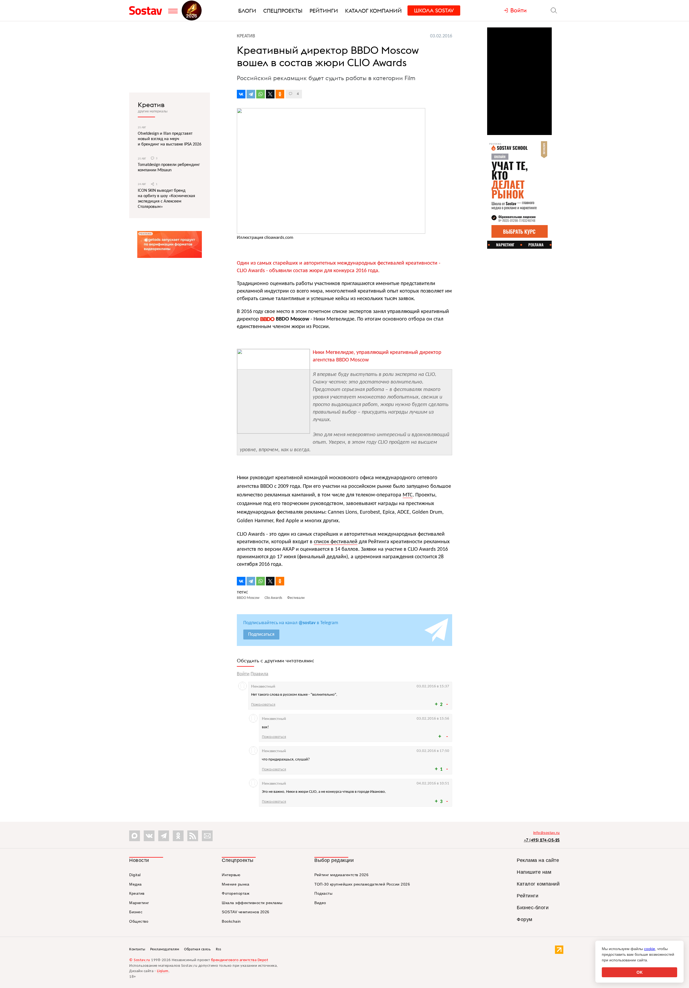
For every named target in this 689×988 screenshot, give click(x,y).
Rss (218, 949)
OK (640, 972)
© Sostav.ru (139, 960)
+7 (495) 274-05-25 (542, 840)
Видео (320, 903)
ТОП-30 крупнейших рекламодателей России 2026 (362, 884)
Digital (135, 875)
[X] (270, 94)
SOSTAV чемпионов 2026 (245, 912)
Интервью (231, 875)
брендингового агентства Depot (239, 960)
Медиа (135, 884)
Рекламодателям (164, 949)
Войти (243, 674)
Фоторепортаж (235, 893)
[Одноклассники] (280, 94)
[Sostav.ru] (147, 10)
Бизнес (135, 912)
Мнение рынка (235, 884)
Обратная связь (197, 949)
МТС (408, 495)
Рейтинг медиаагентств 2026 (341, 875)
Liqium (162, 971)
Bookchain (231, 921)
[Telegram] (251, 94)
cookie (649, 949)
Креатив (151, 104)
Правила (259, 674)
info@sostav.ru (546, 833)
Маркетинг (139, 903)
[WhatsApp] (260, 94)
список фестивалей (335, 542)
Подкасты (323, 893)
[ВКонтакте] (241, 94)
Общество (138, 921)
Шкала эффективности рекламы (252, 903)
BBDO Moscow (292, 319)
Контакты (137, 949)
